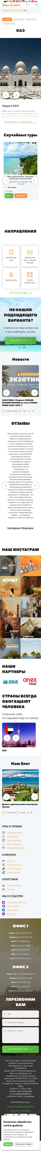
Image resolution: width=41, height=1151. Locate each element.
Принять (8, 1144)
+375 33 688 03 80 (23, 941)
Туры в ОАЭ (19, 19)
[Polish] (26, 1)
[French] (20, 1)
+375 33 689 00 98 (23, 950)
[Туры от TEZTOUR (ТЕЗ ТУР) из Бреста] (10, 682)
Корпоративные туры (16, 848)
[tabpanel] (20, 68)
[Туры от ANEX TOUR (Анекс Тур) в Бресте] (30, 682)
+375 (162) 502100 (24, 1091)
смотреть (10, 572)
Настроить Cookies (23, 1144)
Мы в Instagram (13, 906)
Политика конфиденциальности (20, 1106)
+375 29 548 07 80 (23, 982)
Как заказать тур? (14, 865)
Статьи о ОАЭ (9, 24)
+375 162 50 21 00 (25, 937)
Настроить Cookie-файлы (20, 1111)
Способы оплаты (14, 868)
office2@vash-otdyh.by (23, 991)
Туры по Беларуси (14, 844)
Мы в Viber (11, 914)
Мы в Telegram (13, 910)
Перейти (9, 197)
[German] (23, 1)
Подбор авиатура (14, 833)
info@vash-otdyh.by (23, 958)
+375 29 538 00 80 (23, 987)
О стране (7, 19)
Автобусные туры (14, 840)
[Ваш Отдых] (12, 5)
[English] (17, 1)
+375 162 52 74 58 (25, 978)
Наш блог (11, 861)
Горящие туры (12, 836)
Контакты (10, 889)
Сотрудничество (14, 885)
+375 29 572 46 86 (23, 946)
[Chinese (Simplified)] (14, 1)
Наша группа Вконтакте (17, 902)
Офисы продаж (13, 872)
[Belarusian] (10, 1)
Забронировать (21, 197)
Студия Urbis (29, 1096)
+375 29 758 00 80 (23, 954)
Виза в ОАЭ (31, 19)
